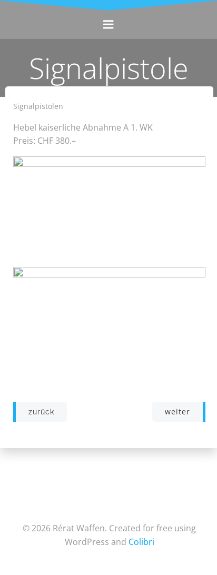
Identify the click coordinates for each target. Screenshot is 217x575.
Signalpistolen (38, 106)
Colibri (141, 542)
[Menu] (108, 25)
